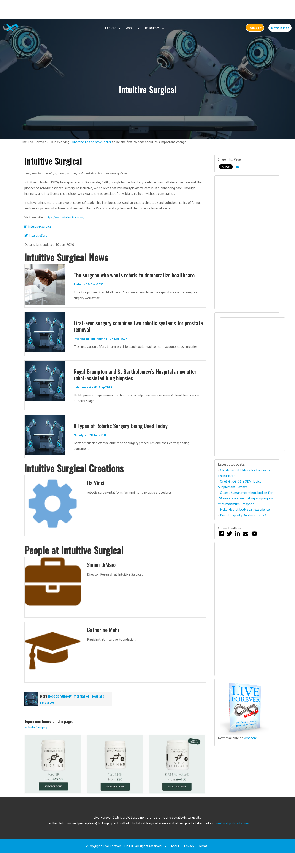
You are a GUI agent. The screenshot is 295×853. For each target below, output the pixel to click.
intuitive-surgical (39, 226)
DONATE (255, 28)
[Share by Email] (237, 166)
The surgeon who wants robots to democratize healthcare (134, 275)
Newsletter (280, 28)
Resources (152, 28)
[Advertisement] (147, 9)
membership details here (231, 823)
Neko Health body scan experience (245, 509)
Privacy (189, 846)
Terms (202, 846)
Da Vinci (95, 483)
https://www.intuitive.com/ (64, 217)
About (130, 28)
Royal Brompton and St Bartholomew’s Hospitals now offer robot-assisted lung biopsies (135, 374)
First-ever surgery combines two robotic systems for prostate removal (138, 326)
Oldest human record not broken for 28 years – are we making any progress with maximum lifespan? (246, 498)
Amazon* (250, 738)
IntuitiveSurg (37, 235)
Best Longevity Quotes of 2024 (243, 515)
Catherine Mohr (103, 630)
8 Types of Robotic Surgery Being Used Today (121, 426)
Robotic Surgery (35, 727)
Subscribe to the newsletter (91, 142)
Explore (110, 28)
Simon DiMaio (101, 565)
